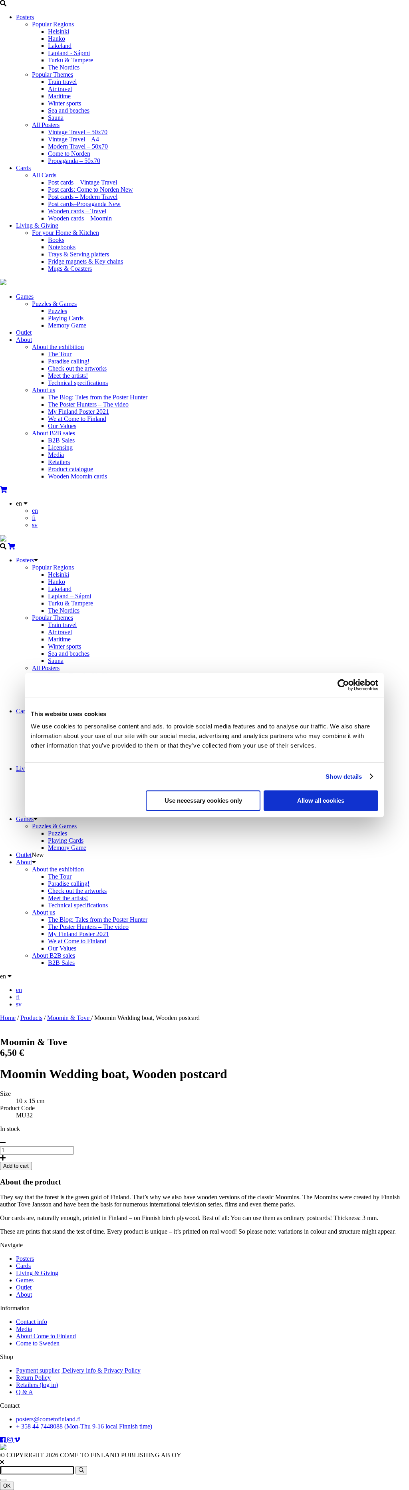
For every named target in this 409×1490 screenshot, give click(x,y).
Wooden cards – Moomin (80, 218)
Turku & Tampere (70, 60)
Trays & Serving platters (78, 254)
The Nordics (63, 67)
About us (43, 390)
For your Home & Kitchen (65, 232)
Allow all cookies (320, 800)
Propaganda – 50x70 (74, 160)
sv (35, 525)
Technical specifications (78, 382)
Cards (23, 168)
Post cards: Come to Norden (90, 189)
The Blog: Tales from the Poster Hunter (97, 397)
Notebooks (61, 247)
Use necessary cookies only (203, 800)
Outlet (24, 332)
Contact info (31, 1321)
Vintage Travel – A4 (73, 139)
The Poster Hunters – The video (88, 404)
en (35, 510)
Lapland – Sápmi (69, 596)
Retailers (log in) (37, 1384)
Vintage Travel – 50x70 (77, 132)
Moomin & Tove (69, 1017)
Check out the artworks (77, 368)
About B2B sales (53, 433)
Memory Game (67, 325)
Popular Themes (52, 74)
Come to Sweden (38, 1343)
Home (8, 1017)
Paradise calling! (68, 361)
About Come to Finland (46, 1336)
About (24, 339)
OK (7, 1486)
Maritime (59, 96)
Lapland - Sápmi (69, 53)
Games (25, 296)
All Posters (46, 124)
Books (56, 239)
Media (56, 454)
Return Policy (33, 1377)
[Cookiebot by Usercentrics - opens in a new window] (343, 685)
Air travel (60, 88)
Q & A (24, 1392)
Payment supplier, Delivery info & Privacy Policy (78, 1370)
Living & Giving (37, 225)
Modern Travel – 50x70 (78, 146)
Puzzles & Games (54, 303)
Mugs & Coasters (70, 268)
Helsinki (58, 31)
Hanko (56, 38)
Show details (344, 776)
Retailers (59, 461)
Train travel (62, 81)
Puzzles (57, 311)
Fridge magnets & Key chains (85, 261)
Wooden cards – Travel (77, 211)
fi (34, 517)
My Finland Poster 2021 (78, 411)
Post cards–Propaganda (84, 203)
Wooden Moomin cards (77, 476)
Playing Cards (65, 318)
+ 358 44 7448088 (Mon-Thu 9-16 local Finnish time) (84, 1426)
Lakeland (59, 45)
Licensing (60, 447)
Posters (25, 17)
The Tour (59, 354)
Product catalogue (70, 469)
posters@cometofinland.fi (48, 1419)
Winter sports (64, 103)
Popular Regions (53, 24)
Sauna (56, 117)
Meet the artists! (68, 375)
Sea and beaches (68, 110)
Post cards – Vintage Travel (82, 182)
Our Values (62, 426)
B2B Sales (61, 440)
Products (31, 1017)
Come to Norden (69, 153)
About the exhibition (58, 346)
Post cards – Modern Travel (82, 196)
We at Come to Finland (77, 418)
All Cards (44, 175)
